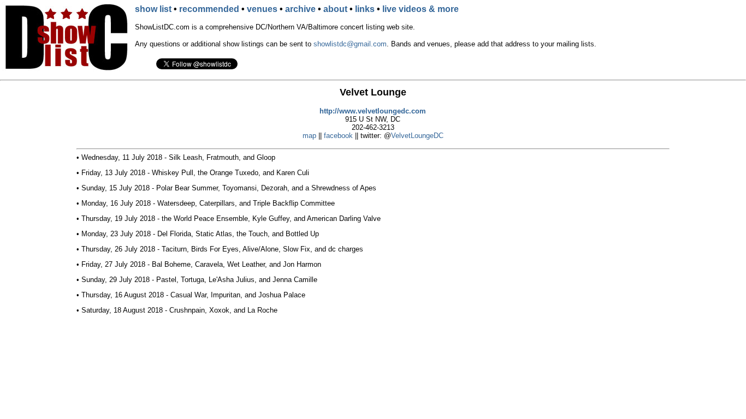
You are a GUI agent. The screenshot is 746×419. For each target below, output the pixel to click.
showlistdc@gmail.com (350, 44)
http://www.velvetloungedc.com (372, 111)
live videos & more (420, 9)
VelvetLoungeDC (417, 135)
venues (262, 9)
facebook (338, 135)
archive (300, 9)
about (335, 9)
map (309, 135)
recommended (209, 9)
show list (153, 9)
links (365, 9)
